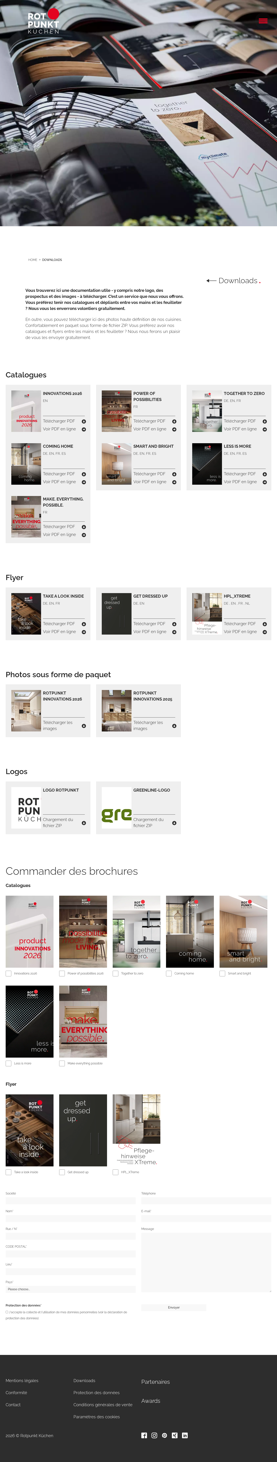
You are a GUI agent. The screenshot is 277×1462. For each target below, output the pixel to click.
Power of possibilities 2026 (86, 973)
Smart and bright (239, 973)
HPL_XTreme (130, 1172)
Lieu (9, 1264)
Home (32, 260)
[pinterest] (164, 1435)
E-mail (146, 1211)
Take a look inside (26, 1172)
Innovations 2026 (25, 973)
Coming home (184, 973)
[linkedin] (185, 1435)
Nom (9, 1211)
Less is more (22, 1063)
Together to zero (132, 973)
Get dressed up (78, 1172)
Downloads (52, 260)
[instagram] (154, 1435)
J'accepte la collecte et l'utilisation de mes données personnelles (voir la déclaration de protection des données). (66, 1315)
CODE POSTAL (16, 1246)
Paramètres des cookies (96, 1416)
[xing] (175, 1435)
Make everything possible (85, 1063)
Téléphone (148, 1193)
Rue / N (11, 1229)
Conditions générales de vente (102, 1404)
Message (147, 1229)
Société (11, 1193)
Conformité (16, 1392)
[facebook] (144, 1435)
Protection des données (23, 1305)
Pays (9, 1282)
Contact (13, 1404)
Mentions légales (22, 1380)
